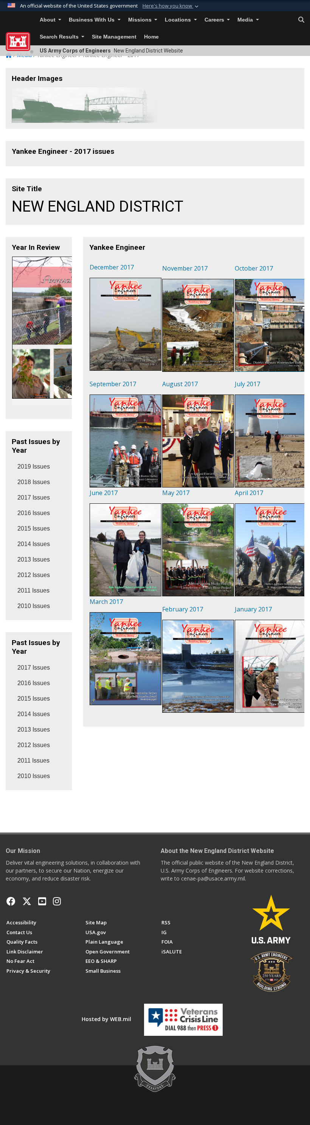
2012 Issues (33, 575)
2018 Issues (33, 482)
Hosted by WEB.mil (106, 1019)
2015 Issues (33, 528)
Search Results (60, 37)
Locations (178, 20)
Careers (215, 20)
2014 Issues (33, 544)
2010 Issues (33, 606)
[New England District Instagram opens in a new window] (57, 901)
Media (245, 20)
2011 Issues (33, 590)
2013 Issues (33, 559)
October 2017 (254, 268)
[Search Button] (301, 20)
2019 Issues (33, 466)
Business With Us (92, 20)
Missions (140, 20)
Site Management (114, 37)
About (48, 20)
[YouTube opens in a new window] (42, 901)
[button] (171, 6)
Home (151, 37)
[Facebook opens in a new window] (11, 901)
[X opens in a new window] (26, 901)
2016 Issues (33, 513)
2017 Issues (33, 497)
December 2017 (112, 267)
